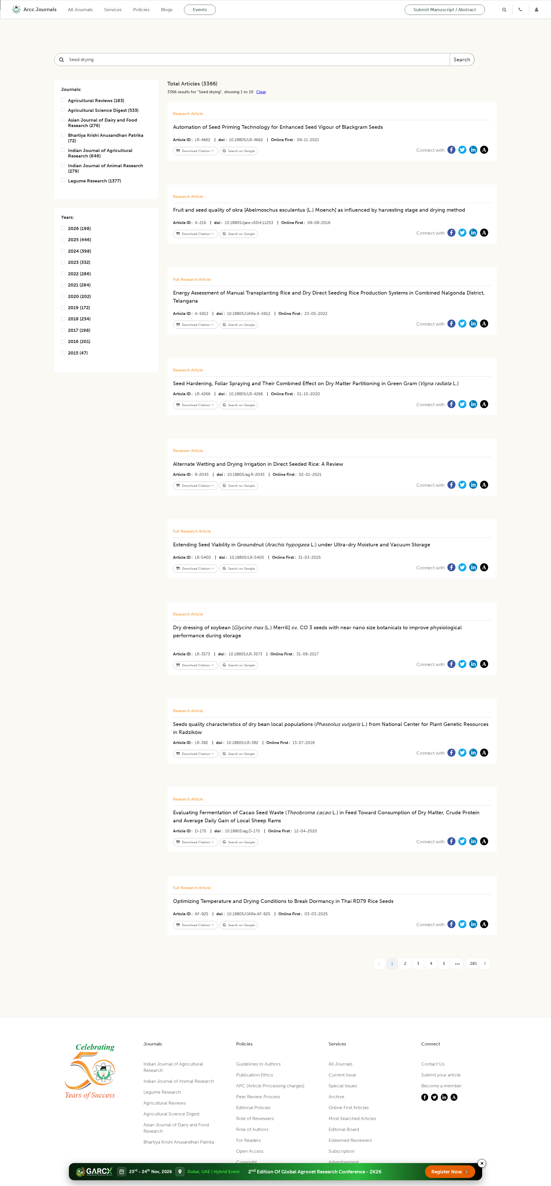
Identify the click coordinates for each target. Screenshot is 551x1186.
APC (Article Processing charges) (270, 1085)
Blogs (166, 9)
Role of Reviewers (255, 1118)
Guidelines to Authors (258, 1064)
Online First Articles (349, 1107)
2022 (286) (79, 273)
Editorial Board (344, 1129)
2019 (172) (79, 307)
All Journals (80, 9)
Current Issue (342, 1075)
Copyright (246, 1162)
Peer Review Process (258, 1096)
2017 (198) (79, 330)
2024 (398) (79, 251)
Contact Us (433, 1064)
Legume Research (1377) (94, 181)
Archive (336, 1096)
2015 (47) (78, 353)
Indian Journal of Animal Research (178, 1081)
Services (113, 9)
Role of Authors (252, 1129)
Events (200, 9)
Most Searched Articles (352, 1118)
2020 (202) (79, 296)
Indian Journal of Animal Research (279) (105, 168)
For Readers (248, 1140)
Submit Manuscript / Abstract (445, 9)
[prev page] (379, 963)
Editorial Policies (253, 1107)
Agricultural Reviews (164, 1103)
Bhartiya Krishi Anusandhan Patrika (178, 1142)
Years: (67, 217)
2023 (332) (79, 262)
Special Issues (343, 1085)
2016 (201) (79, 341)
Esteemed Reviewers (350, 1140)
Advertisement (344, 1162)
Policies (141, 9)
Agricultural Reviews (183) (96, 100)
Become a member (441, 1085)
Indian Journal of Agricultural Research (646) (100, 153)
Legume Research (162, 1092)
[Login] (537, 9)
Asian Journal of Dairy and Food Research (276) (102, 122)
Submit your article (441, 1075)
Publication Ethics (254, 1075)
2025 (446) (79, 239)
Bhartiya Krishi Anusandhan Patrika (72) (105, 138)
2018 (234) (79, 319)
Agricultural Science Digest (171, 1114)
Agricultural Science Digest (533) (103, 110)
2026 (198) (79, 228)
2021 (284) (79, 285)
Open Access (249, 1151)
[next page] (457, 963)
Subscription (341, 1151)
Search (462, 60)
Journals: (71, 89)
